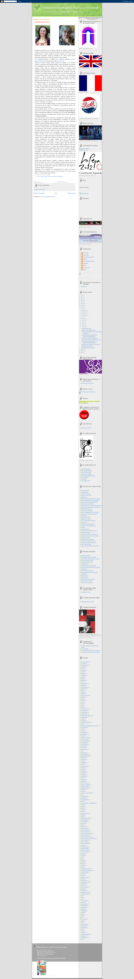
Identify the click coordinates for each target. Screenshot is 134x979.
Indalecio (85, 259)
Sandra (84, 265)
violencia (83, 932)
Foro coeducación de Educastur (88, 520)
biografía (83, 693)
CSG (82, 729)
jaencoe (85, 269)
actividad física (84, 665)
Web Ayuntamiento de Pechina (88, 579)
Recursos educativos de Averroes (88, 542)
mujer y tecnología (85, 843)
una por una (84, 924)
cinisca (82, 707)
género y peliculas (85, 784)
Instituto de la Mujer (85, 537)
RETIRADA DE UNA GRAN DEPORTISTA (91, 344)
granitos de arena (85, 787)
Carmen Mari (86, 254)
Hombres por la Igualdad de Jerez (88, 525)
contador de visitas (83, 149)
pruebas (83, 888)
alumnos (83, 676)
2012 (82, 303)
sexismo (83, 909)
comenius (83, 720)
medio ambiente (84, 819)
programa (83, 883)
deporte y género (85, 737)
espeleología (84, 762)
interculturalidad (84, 799)
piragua (83, 863)
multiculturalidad (84, 848)
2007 (82, 351)
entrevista (83, 759)
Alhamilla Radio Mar (85, 555)
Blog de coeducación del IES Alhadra (89, 502)
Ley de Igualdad (84, 648)
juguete (83, 804)
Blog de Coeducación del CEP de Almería (90, 545)
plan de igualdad (84, 872)
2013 (82, 301)
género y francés (85, 782)
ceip (82, 698)
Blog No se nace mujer (86, 495)
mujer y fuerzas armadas (86, 833)
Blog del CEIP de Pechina (87, 582)
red (82, 895)
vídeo (82, 930)
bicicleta (83, 692)
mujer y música (84, 840)
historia (83, 791)
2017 (82, 295)
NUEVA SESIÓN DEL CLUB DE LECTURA (91, 339)
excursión (83, 771)
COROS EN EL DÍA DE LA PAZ (88, 330)
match (82, 816)
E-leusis (83, 527)
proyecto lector (84, 887)
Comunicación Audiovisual (87, 510)
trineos (82, 920)
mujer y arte (84, 826)
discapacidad (84, 749)
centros (83, 700)
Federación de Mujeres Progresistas (89, 534)
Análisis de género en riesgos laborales (90, 535)
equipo (82, 760)
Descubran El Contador (86, 474)
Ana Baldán (85, 252)
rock (82, 898)
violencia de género (85, 934)
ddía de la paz (84, 734)
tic (81, 917)
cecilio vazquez (86, 267)
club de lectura (84, 708)
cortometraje (84, 727)
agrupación (83, 670)
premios (83, 878)
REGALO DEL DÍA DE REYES (88, 347)
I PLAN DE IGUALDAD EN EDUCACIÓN (90, 652)
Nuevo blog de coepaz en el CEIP (88, 557)
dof (82, 750)
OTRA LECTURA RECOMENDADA (89, 337)
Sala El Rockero (84, 575)
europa (82, 769)
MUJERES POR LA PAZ (87, 345)
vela (82, 929)
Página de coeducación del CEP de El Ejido (90, 507)
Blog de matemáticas (86, 468)
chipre (82, 703)
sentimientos (84, 907)
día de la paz (84, 742)
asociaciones (84, 683)
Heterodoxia (84, 522)
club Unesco (84, 710)
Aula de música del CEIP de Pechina (89, 572)
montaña (83, 823)
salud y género (84, 903)
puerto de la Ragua (85, 892)
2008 (82, 349)
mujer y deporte (84, 829)
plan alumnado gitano (86, 868)
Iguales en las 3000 (85, 517)
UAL (82, 922)
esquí (82, 764)
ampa (82, 678)
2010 (82, 306)
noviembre (84, 311)
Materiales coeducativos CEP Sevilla (89, 513)
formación (83, 779)
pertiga (82, 861)
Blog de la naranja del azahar (87, 523)
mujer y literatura (85, 835)
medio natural (84, 821)
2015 (82, 298)
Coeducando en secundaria (87, 503)
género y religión (85, 786)
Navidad (83, 855)
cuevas (83, 730)
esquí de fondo (84, 766)
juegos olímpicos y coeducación (88, 803)
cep (82, 702)
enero (83, 326)
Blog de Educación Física (87, 562)
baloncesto (83, 688)
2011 (82, 305)
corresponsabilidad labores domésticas (90, 725)
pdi (82, 858)
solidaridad (83, 910)
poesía (82, 875)
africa (82, 668)
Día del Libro (84, 745)
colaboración (84, 717)
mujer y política (44, 176)
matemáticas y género (86, 818)
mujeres (83, 845)
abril (83, 321)
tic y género (84, 919)
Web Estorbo (84, 568)
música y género (85, 851)
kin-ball (82, 806)
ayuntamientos (84, 687)
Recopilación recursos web (87, 383)
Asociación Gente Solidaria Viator (88, 565)
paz (82, 856)
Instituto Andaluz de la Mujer (87, 539)
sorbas (82, 912)
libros (82, 811)
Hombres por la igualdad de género (89, 530)
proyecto (55, 176)
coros (82, 724)
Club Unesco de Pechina (86, 580)
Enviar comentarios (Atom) (48, 196)
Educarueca (84, 515)
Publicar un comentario (39, 189)
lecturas (83, 809)
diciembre (84, 310)
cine (82, 705)
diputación (83, 747)
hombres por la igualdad (86, 792)
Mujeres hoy (84, 497)
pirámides (83, 865)
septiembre (84, 315)
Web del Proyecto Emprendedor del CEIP (90, 558)
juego (82, 801)
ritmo (82, 897)
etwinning (83, 767)
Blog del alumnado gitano (86, 470)
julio (83, 316)
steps (82, 914)
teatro (82, 915)
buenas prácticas (85, 695)
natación (83, 853)
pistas (82, 867)
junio (83, 318)
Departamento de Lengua (88, 257)
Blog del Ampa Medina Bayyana (88, 475)
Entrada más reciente (39, 193)
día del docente (84, 744)
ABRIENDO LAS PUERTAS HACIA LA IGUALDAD (70, 8)
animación (83, 680)
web (82, 939)
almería (83, 671)
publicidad (83, 890)
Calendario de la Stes (86, 592)
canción (83, 697)
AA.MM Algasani (84, 563)
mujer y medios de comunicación (88, 838)
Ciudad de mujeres (85, 529)
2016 (82, 296)
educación (83, 752)
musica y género (85, 850)
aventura (83, 685)
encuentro (83, 757)
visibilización (60, 176)
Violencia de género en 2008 (87, 601)
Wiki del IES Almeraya (86, 544)
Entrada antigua (71, 193)
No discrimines (84, 492)
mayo (83, 320)
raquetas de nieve (85, 893)
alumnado (83, 675)
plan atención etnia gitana (86, 870)
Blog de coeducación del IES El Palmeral (90, 500)
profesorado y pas (85, 882)
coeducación (84, 713)
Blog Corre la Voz (85, 490)
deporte (83, 735)
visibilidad (83, 935)
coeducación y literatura (86, 715)
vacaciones (83, 927)
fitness (82, 777)
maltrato (83, 814)
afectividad (83, 666)
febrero (83, 325)
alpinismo (83, 673)
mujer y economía (85, 831)
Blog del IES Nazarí (85, 493)
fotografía (83, 781)
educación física (85, 754)
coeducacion (84, 712)
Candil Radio (84, 573)
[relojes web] (84, 191)
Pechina (83, 860)
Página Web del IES (85, 480)
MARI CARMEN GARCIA (88, 261)
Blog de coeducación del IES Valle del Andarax (91, 505)
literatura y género (85, 813)
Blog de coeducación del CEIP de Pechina (90, 567)
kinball (82, 808)
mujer (82, 824)
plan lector (50, 176)
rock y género (84, 900)
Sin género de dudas (85, 532)
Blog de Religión (84, 477)
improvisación (84, 796)
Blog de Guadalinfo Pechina (87, 560)
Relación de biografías (86, 427)
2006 (82, 352)
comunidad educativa (86, 722)
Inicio (56, 193)
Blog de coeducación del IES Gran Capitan (90, 498)
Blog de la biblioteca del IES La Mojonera (90, 512)
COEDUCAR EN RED (86, 472)
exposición (83, 772)
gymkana (83, 789)
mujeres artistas (84, 846)
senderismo (84, 905)
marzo (83, 323)
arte (82, 681)
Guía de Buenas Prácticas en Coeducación (90, 650)
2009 (82, 308)
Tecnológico (84, 479)
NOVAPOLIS (84, 286)
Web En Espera (84, 577)
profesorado (84, 880)
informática (83, 797)
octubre (84, 313)
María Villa (85, 263)
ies (82, 794)
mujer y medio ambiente (86, 836)
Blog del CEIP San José (86, 508)
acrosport (83, 663)
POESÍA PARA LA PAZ (86, 328)
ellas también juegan (85, 755)
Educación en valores (86, 518)
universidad (83, 925)
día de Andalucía (85, 740)
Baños (82, 690)
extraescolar (84, 776)
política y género (85, 877)
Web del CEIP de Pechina (87, 570)
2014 (82, 300)
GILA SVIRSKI (61, 61)
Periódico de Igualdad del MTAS (88, 540)
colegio (82, 718)
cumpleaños (84, 732)
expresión (83, 774)
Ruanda (83, 902)
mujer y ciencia (84, 828)
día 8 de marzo (84, 739)
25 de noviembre (85, 661)
